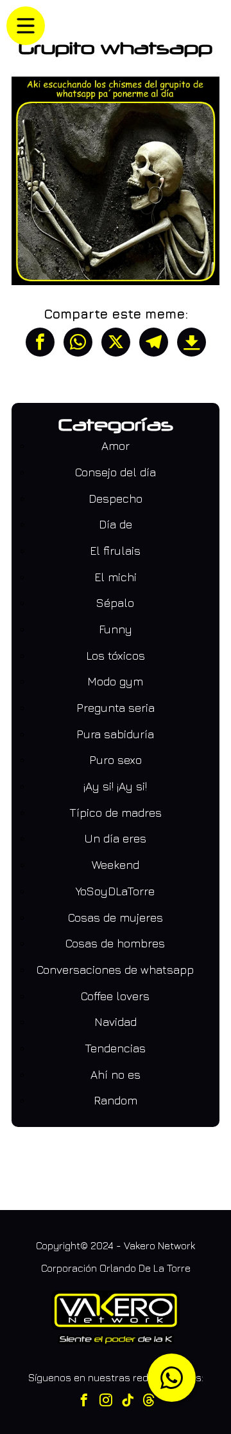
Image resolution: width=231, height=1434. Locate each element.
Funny (115, 629)
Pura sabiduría (115, 734)
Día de (115, 524)
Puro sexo (115, 760)
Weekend (115, 864)
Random (115, 1100)
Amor (115, 445)
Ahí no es (115, 1074)
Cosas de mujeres (115, 917)
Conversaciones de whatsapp (115, 969)
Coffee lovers (115, 996)
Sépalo (115, 603)
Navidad (115, 1022)
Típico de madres (115, 812)
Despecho (115, 498)
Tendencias (115, 1048)
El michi (115, 577)
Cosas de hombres (115, 943)
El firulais (115, 550)
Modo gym (115, 681)
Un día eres (115, 838)
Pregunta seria (115, 707)
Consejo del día (115, 472)
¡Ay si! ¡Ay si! (115, 786)
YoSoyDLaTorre (115, 891)
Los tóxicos (115, 655)
